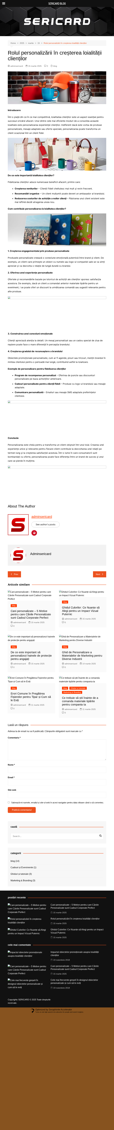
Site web (12, 790)
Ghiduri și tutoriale (78, 688)
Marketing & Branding (72, 692)
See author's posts (45, 524)
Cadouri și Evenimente (22, 867)
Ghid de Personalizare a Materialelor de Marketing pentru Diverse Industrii (82, 655)
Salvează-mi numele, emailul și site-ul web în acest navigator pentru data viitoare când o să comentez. (57, 802)
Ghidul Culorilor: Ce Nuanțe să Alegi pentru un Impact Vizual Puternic (81, 611)
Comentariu (14, 737)
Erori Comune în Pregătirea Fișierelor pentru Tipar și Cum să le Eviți (31, 697)
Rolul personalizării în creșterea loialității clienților (75, 919)
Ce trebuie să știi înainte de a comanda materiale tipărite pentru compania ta (80, 701)
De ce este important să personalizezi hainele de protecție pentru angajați (31, 655)
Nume (11, 765)
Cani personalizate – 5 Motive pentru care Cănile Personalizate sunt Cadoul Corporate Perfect (31, 614)
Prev (16, 574)
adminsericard (16, 66)
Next (98, 574)
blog (55, 66)
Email (11, 777)
